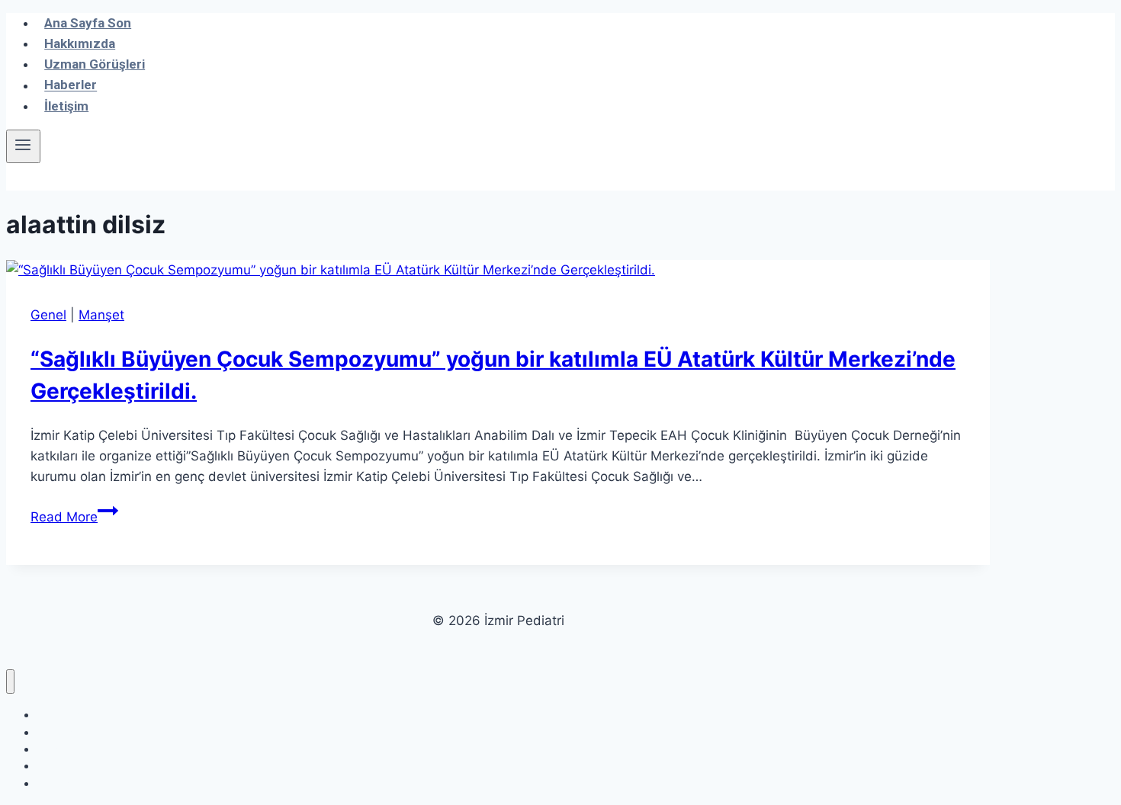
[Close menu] (10, 681)
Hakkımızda (79, 43)
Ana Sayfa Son (87, 22)
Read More (74, 516)
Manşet (101, 314)
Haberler (70, 85)
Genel (48, 314)
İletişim (66, 106)
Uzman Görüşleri (94, 64)
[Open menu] (23, 146)
